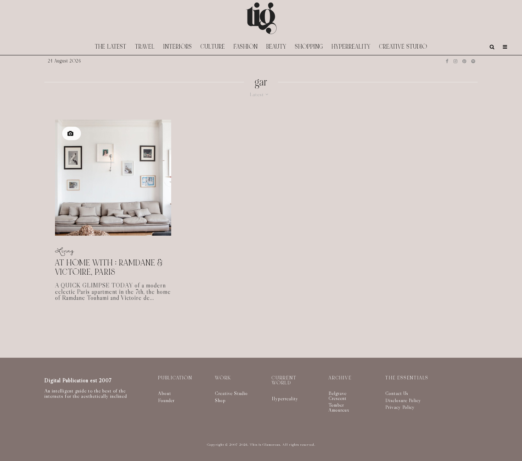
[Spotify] (473, 61)
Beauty (276, 46)
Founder (166, 400)
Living (64, 250)
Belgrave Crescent (337, 395)
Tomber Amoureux (338, 407)
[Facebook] (447, 61)
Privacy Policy (400, 407)
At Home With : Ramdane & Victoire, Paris (109, 267)
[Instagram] (455, 61)
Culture (213, 46)
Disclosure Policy (403, 400)
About (164, 393)
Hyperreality (351, 46)
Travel (145, 46)
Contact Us (396, 393)
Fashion (246, 46)
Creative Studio (403, 46)
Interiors (177, 46)
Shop (220, 400)
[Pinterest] (464, 61)
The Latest (110, 46)
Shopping (309, 46)
